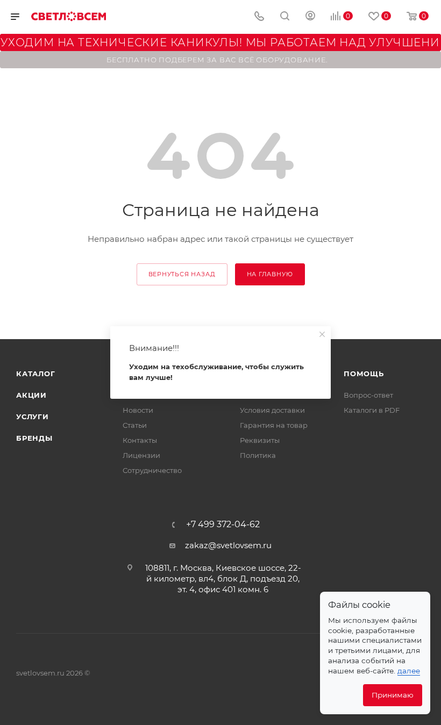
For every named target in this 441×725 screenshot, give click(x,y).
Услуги (32, 416)
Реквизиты (260, 440)
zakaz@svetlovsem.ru (228, 545)
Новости (138, 410)
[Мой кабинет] (310, 17)
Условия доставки (272, 410)
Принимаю (393, 695)
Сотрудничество (152, 470)
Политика (258, 455)
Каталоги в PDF (372, 410)
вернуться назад (182, 274)
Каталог (35, 373)
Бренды (34, 438)
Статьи (135, 425)
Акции (31, 395)
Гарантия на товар (274, 425)
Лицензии (141, 455)
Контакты (140, 440)
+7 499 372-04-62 (223, 524)
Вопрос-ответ (368, 395)
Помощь (364, 373)
